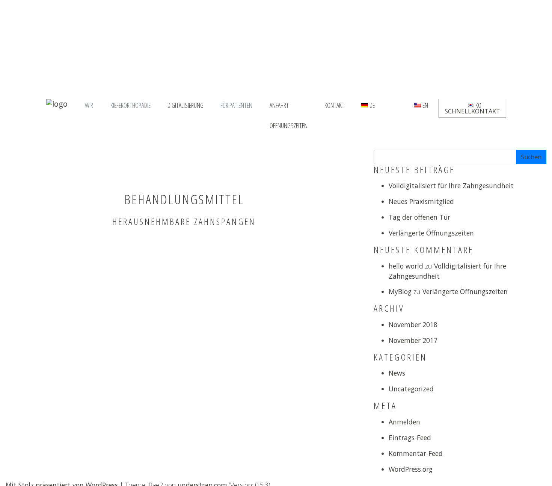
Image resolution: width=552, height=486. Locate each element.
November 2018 (413, 324)
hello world (406, 265)
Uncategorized (411, 388)
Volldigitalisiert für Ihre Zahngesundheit (451, 185)
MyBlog (400, 291)
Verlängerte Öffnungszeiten (431, 232)
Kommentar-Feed (416, 453)
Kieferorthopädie (130, 105)
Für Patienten (236, 105)
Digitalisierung (185, 105)
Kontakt (334, 105)
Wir (89, 105)
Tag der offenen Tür (419, 217)
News (397, 372)
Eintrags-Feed (410, 437)
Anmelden (404, 421)
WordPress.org (411, 469)
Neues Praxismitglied (421, 201)
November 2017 (413, 340)
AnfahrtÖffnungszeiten (289, 106)
